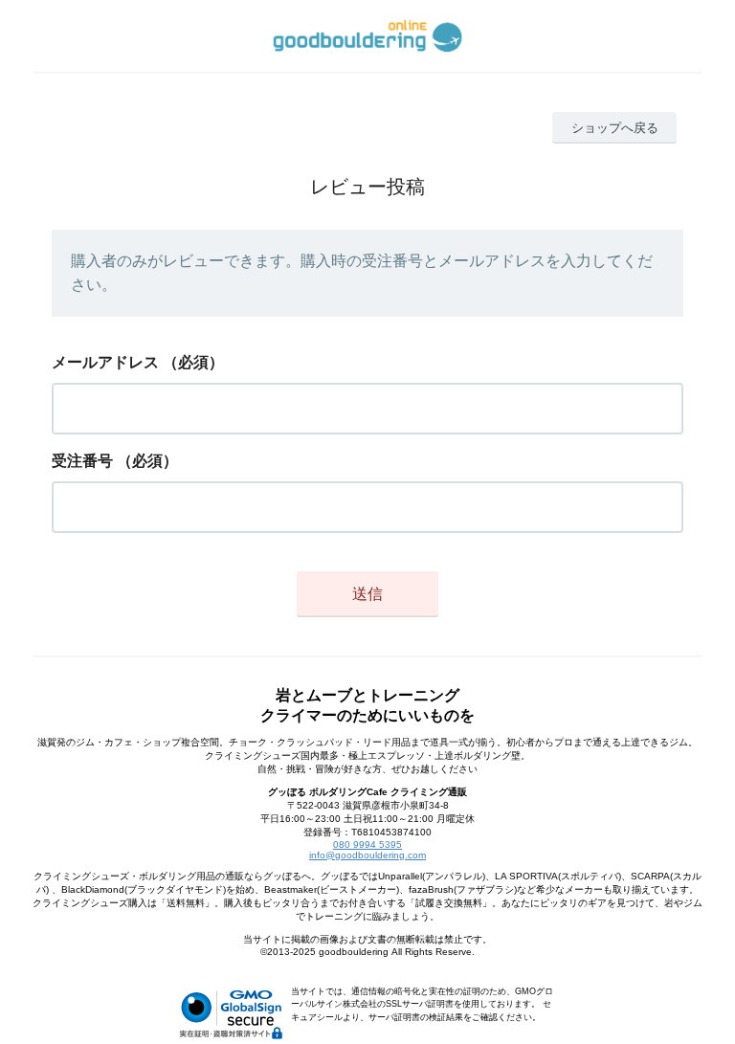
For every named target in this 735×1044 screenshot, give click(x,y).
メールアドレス (105, 362)
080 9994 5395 (367, 844)
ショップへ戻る (614, 128)
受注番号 (82, 461)
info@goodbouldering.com (367, 855)
